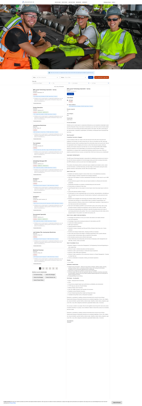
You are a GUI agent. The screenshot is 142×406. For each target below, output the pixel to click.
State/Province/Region (37, 83)
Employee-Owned (107, 2)
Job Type (94, 83)
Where (62, 77)
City (53, 83)
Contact (113, 2)
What (34, 77)
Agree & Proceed (116, 402)
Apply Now (70, 94)
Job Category (75, 83)
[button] (44, 89)
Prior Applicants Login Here (101, 77)
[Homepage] (28, 2)
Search (90, 77)
